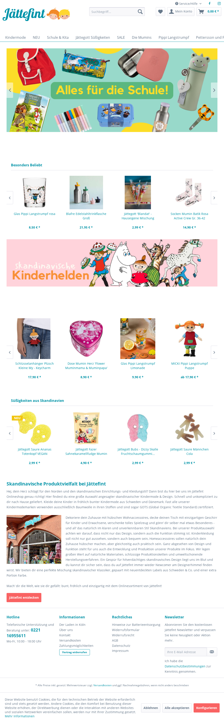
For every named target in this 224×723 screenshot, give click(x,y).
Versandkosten (70, 640)
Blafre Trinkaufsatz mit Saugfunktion (189, 216)
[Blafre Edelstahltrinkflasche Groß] (34, 192)
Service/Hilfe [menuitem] (188, 4)
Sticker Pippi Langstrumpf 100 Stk (190, 365)
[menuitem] (117, 13)
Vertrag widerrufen (74, 652)
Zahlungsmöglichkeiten (76, 646)
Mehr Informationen (20, 716)
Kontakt (64, 635)
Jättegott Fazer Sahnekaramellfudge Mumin (35, 451)
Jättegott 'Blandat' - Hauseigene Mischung (86, 216)
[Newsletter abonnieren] (212, 651)
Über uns (66, 630)
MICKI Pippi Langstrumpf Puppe (138, 365)
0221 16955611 (23, 633)
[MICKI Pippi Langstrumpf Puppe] (137, 338)
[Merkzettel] (160, 11)
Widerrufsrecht (123, 635)
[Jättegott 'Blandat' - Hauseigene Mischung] (86, 192)
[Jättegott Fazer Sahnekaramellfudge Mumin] (34, 428)
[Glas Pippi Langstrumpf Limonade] (86, 338)
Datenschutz (121, 646)
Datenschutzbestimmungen (185, 666)
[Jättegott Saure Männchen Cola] (137, 428)
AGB (115, 640)
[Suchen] (140, 11)
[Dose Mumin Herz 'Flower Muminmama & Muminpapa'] (34, 338)
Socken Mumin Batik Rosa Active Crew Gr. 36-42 (138, 216)
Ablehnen (151, 708)
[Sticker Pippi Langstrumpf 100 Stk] (189, 338)
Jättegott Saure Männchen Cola (138, 451)
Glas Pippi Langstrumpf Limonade (86, 365)
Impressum (120, 651)
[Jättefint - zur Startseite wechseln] (36, 19)
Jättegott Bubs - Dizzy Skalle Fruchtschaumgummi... (86, 451)
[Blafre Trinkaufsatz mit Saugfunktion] (189, 192)
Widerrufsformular (126, 630)
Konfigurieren (206, 708)
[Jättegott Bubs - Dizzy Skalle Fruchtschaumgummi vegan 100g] (86, 428)
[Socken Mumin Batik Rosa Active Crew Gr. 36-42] (137, 192)
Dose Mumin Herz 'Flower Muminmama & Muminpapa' (35, 365)
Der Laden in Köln (72, 625)
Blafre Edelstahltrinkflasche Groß (34, 216)
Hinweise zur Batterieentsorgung (136, 625)
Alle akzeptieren (177, 708)
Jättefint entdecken (24, 597)
